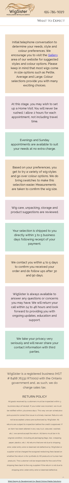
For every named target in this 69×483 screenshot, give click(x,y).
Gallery (53, 55)
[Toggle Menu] (64, 4)
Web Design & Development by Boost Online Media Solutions (34, 481)
